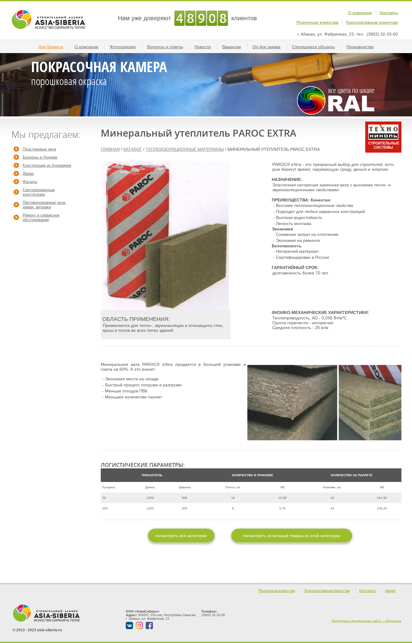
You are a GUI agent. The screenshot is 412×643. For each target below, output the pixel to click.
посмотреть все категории (181, 535)
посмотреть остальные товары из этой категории (291, 535)
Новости (203, 46)
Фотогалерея (123, 46)
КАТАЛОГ (132, 149)
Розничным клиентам (317, 22)
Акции (390, 591)
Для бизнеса (50, 46)
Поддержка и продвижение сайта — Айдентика (366, 620)
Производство (360, 46)
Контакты (389, 12)
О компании (360, 12)
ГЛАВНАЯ (110, 149)
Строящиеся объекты (313, 46)
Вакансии (231, 46)
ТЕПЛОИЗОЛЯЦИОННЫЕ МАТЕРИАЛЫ (185, 149)
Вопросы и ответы (165, 46)
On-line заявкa (266, 46)
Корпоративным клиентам (372, 22)
